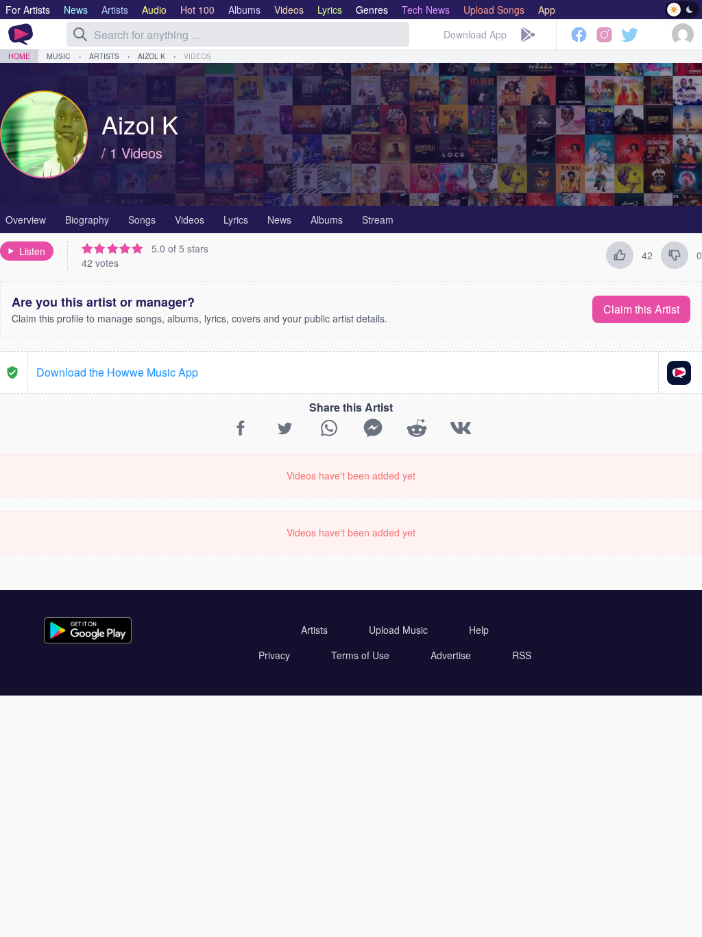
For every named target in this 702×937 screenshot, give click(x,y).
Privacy (274, 655)
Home (19, 56)
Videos (197, 56)
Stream (378, 219)
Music (59, 56)
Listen (32, 251)
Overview (25, 219)
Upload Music (398, 630)
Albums (327, 219)
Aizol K (151, 56)
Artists (104, 56)
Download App (475, 34)
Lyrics (235, 219)
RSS (521, 655)
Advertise (451, 655)
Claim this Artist (641, 309)
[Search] (80, 34)
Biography (87, 219)
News (279, 219)
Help (479, 630)
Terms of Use (360, 655)
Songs (142, 219)
